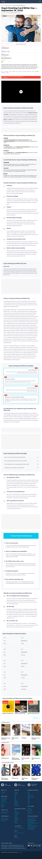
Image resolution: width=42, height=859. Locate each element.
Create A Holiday (4, 818)
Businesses (29, 71)
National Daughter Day (32, 826)
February (16, 793)
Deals (2, 71)
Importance (37, 71)
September (16, 802)
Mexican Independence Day (33, 823)
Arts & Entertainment (13, 12)
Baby (29, 792)
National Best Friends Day (33, 825)
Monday (16, 816)
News (2, 804)
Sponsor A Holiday (4, 819)
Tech (28, 802)
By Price (29, 811)
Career (8, 51)
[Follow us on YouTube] (29, 845)
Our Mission (3, 792)
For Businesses (4, 798)
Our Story (3, 793)
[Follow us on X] (37, 845)
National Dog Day (31, 829)
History (20, 71)
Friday (15, 821)
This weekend (17, 813)
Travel (29, 803)
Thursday (16, 820)
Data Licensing (4, 820)
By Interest (30, 809)
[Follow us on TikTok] (40, 845)
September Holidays (8, 5)
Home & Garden (31, 797)
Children (29, 794)
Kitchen (29, 798)
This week (16, 814)
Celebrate (3, 72)
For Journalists (4, 799)
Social (10, 71)
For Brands (3, 800)
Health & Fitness (31, 795)
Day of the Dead (31, 819)
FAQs (33, 71)
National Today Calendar (19, 827)
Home (2, 5)
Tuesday (16, 818)
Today (15, 810)
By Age (29, 808)
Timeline (24, 71)
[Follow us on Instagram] (34, 845)
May (15, 797)
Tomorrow (16, 811)
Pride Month (30, 824)
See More (36, 717)
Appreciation (4, 51)
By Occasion (30, 810)
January (15, 792)
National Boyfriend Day (32, 820)
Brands (14, 71)
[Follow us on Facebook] (31, 845)
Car (28, 793)
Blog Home (16, 837)
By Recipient (30, 813)
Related (7, 72)
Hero (17, 71)
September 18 (24, 640)
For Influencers (4, 802)
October (16, 803)
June (15, 798)
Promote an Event (4, 811)
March (15, 794)
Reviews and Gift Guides (19, 832)
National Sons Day (31, 821)
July (15, 799)
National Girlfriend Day (32, 818)
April (15, 795)
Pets (28, 799)
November (16, 804)
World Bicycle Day (31, 827)
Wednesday (16, 819)
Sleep (29, 800)
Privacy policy (20, 852)
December (16, 805)
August (15, 800)
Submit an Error (4, 813)
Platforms (6, 71)
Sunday (15, 815)
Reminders (3, 805)
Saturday (16, 823)
